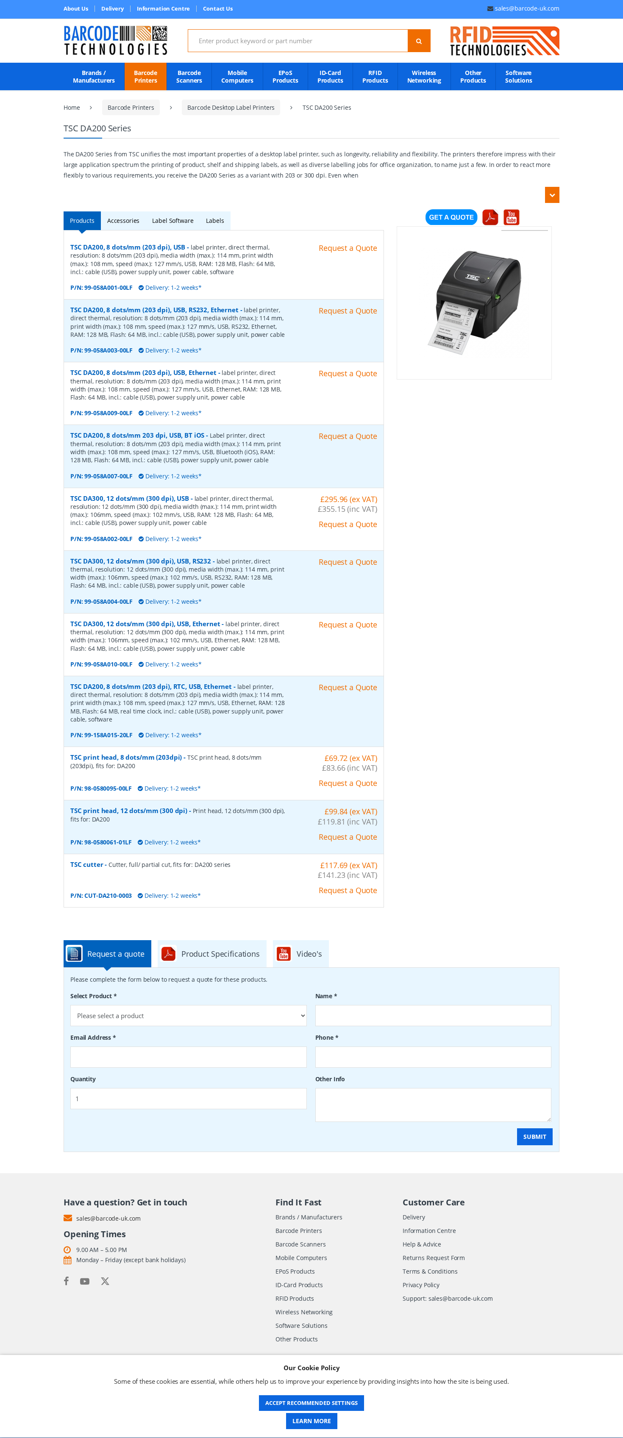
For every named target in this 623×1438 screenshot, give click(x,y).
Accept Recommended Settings (311, 1403)
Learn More (311, 1421)
